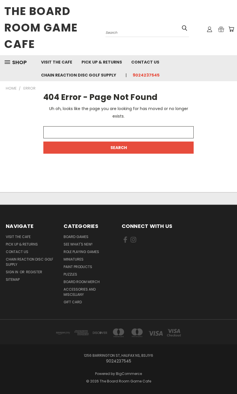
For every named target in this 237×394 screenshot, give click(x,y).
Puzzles (70, 274)
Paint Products (78, 266)
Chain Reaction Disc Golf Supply (78, 75)
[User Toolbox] (209, 29)
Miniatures (74, 259)
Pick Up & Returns (102, 62)
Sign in (12, 272)
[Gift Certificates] (221, 29)
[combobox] (147, 32)
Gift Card (73, 302)
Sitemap (13, 279)
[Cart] (231, 29)
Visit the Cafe (56, 62)
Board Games (76, 236)
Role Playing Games (81, 251)
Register (34, 272)
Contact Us (145, 62)
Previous (228, 376)
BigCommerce (129, 373)
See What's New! (78, 244)
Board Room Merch (82, 281)
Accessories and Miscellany (80, 292)
